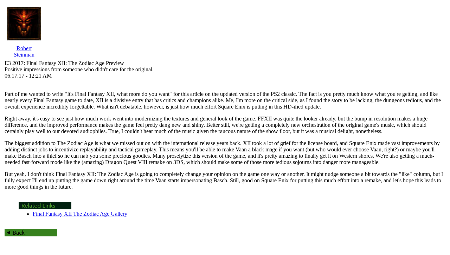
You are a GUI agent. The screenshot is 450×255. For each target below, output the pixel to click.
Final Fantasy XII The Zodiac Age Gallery (80, 214)
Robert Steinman (24, 51)
